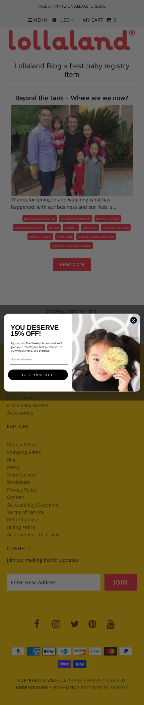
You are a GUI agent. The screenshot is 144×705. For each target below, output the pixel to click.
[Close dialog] (133, 320)
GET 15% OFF (38, 375)
